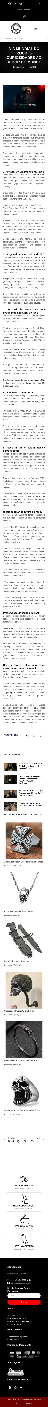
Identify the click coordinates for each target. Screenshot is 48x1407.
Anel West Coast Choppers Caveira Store (23, 862)
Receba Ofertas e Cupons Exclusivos (19, 1289)
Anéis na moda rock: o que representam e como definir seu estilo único (31, 793)
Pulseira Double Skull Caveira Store (20, 1060)
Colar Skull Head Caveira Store (18, 911)
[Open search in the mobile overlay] (24, 38)
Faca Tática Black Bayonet (16, 961)
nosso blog (16, 714)
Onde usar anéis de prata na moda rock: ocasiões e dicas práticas (31, 766)
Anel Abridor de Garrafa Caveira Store (22, 1110)
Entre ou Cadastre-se (24, 10)
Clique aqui (8, 693)
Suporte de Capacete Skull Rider (19, 1011)
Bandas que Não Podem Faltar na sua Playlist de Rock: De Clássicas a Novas (24, 383)
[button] (35, 29)
